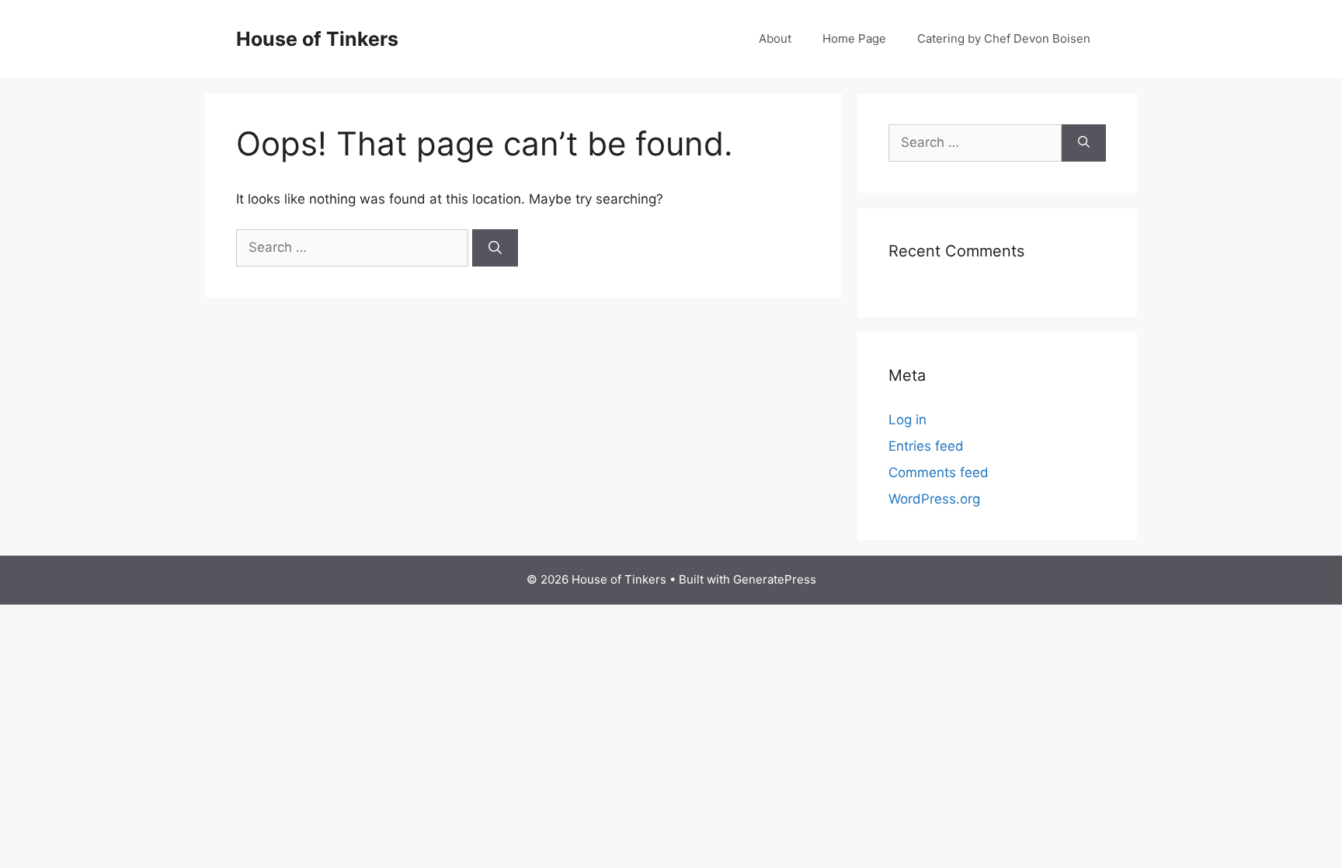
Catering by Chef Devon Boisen (1003, 38)
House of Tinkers (317, 39)
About (775, 38)
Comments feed (938, 472)
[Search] (495, 248)
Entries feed (926, 446)
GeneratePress (774, 579)
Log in (907, 419)
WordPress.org (934, 499)
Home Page (854, 38)
